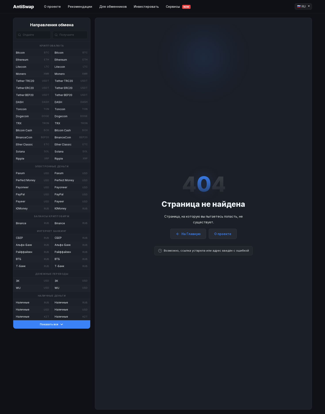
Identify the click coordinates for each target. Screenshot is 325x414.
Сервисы (177, 6)
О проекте (52, 6)
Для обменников (113, 6)
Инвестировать (146, 6)
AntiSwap (23, 6)
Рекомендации (80, 6)
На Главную (191, 234)
